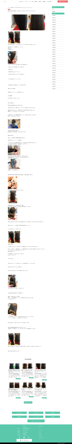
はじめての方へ (21, 1)
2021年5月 (54, 81)
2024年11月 (54, 22)
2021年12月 (54, 65)
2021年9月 (54, 72)
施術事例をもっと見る (28, 402)
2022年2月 (54, 61)
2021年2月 (54, 88)
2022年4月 (54, 56)
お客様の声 (40, 1)
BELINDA (24, 425)
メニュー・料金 (31, 1)
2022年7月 (54, 49)
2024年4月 (54, 38)
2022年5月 (54, 54)
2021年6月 (54, 79)
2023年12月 (54, 47)
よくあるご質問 (49, 1)
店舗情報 (44, 1)
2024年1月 (54, 45)
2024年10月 (54, 24)
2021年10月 (54, 70)
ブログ (53, 9)
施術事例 (35, 1)
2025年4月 (54, 15)
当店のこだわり (36, 412)
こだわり (26, 1)
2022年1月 (54, 63)
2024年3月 (54, 40)
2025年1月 (54, 17)
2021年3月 (54, 86)
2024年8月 (54, 29)
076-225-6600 (25, 432)
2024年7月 (54, 31)
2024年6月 (54, 33)
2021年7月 (54, 77)
